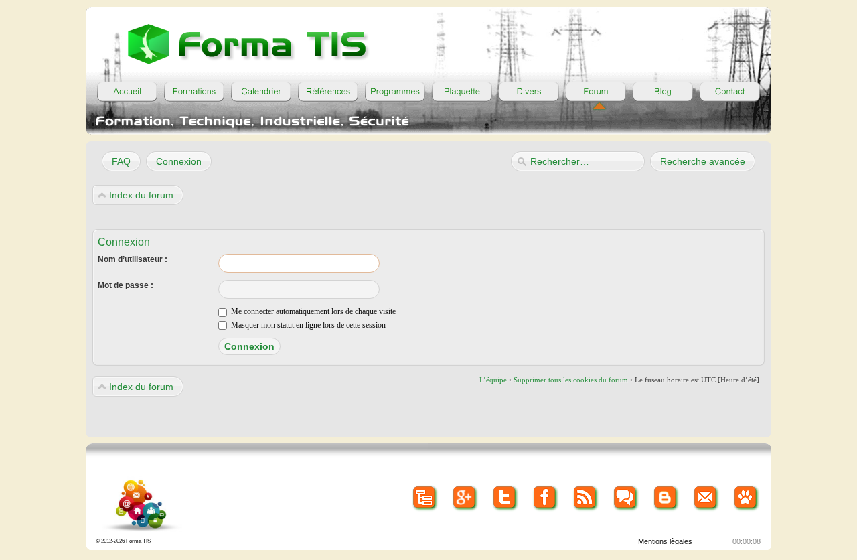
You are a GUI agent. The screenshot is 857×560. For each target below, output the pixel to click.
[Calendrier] (261, 92)
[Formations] (194, 92)
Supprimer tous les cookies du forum (571, 380)
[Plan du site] (425, 498)
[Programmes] (395, 92)
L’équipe (493, 380)
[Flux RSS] (585, 498)
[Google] (465, 498)
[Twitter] (505, 498)
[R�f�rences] (328, 92)
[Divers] (529, 92)
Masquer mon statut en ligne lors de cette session (307, 325)
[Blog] (663, 92)
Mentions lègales (665, 541)
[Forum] (596, 92)
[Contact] (730, 92)
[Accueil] (127, 92)
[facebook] (545, 498)
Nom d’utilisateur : (132, 259)
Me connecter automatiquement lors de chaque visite (312, 311)
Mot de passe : (125, 285)
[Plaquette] (462, 92)
